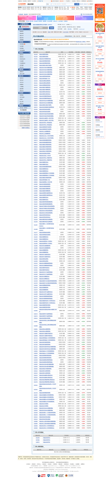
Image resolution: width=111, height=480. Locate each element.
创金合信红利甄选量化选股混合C (47, 381)
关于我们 (28, 464)
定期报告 (21, 84)
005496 (36, 111)
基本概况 (21, 31)
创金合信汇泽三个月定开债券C (46, 138)
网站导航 (90, 1)
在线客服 (77, 464)
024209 (36, 414)
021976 (36, 381)
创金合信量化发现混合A (44, 91)
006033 (36, 138)
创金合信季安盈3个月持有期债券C (47, 340)
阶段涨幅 (21, 48)
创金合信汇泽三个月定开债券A (46, 135)
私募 (40, 9)
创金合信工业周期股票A (44, 131)
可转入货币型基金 (39, 432)
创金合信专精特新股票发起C (25, 126)
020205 (36, 368)
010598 (36, 195)
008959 (36, 166)
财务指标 (21, 95)
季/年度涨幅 (22, 50)
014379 (36, 289)
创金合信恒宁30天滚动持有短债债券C (48, 283)
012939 (36, 261)
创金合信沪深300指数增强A (45, 67)
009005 (36, 168)
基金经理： (47, 32)
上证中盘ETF (60, 21)
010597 (36, 193)
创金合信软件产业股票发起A (46, 313)
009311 (36, 177)
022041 (36, 385)
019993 (36, 364)
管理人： (63, 32)
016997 (36, 333)
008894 (36, 164)
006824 (36, 144)
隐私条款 (60, 464)
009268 (36, 173)
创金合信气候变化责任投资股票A (47, 206)
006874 (36, 149)
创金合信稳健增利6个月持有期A (46, 173)
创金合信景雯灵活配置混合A (46, 193)
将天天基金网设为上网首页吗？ (48, 462)
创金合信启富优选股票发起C (46, 362)
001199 (36, 54)
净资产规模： (79, 32)
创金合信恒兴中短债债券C (45, 151)
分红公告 (21, 82)
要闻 (60, 7)
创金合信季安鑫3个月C (44, 179)
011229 (36, 219)
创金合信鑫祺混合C (43, 171)
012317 (36, 250)
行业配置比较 (22, 63)
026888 (36, 421)
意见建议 (72, 464)
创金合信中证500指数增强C (45, 74)
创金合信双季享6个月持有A (45, 241)
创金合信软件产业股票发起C (46, 316)
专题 (68, 7)
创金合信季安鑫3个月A (44, 78)
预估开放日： (78, 29)
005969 (36, 133)
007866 (37, 440)
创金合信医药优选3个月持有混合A (47, 300)
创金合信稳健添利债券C (45, 307)
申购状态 (32, 9)
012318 (36, 252)
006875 (36, 151)
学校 (65, 7)
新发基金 (28, 9)
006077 (36, 142)
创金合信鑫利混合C (43, 164)
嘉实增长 (32, 21)
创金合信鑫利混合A (43, 162)
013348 (36, 276)
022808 (36, 397)
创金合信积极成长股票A (25, 121)
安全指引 (49, 464)
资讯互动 (56, 7)
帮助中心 (78, 1)
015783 (36, 307)
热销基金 (86, 9)
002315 (36, 72)
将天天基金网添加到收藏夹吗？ (62, 462)
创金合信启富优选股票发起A (46, 359)
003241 (36, 91)
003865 (36, 105)
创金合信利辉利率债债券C (45, 357)
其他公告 (21, 90)
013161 (36, 269)
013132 (36, 263)
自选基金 (74, 1)
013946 (36, 285)
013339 (36, 272)
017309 (36, 342)
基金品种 (24, 9)
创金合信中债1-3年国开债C (45, 160)
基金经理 (21, 33)
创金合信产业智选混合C (45, 256)
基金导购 (78, 9)
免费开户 (29, 1)
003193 (36, 85)
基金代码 (82, 4)
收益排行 (82, 9)
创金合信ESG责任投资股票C (46, 212)
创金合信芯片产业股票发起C (25, 116)
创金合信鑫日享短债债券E (45, 177)
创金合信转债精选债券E (44, 392)
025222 (36, 417)
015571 (36, 302)
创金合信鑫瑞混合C (43, 239)
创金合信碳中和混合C (44, 269)
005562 (36, 116)
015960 (36, 310)
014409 (36, 294)
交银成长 (66, 21)
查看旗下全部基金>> (26, 127)
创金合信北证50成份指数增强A (46, 364)
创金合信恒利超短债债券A (45, 140)
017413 (36, 348)
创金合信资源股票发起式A (45, 96)
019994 (36, 366)
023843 (36, 410)
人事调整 (21, 86)
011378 (36, 234)
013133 (36, 265)
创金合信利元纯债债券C (45, 373)
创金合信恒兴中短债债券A (45, 149)
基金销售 (21, 88)
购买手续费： (65, 29)
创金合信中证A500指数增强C (46, 410)
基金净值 (24, 7)
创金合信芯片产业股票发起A (25, 118)
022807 (36, 395)
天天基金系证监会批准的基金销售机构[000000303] (44, 467)
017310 (36, 344)
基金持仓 (21, 54)
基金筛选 (44, 9)
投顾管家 (28, 7)
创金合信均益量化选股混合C (46, 377)
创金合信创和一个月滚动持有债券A (47, 412)
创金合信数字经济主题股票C (46, 221)
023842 (36, 408)
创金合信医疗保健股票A (44, 87)
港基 (38, 7)
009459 (36, 179)
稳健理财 (86, 7)
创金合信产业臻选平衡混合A (46, 333)
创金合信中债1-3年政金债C (45, 124)
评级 (40, 7)
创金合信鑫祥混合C (43, 199)
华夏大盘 (27, 21)
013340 (36, 274)
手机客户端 (40, 1)
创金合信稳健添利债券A (44, 305)
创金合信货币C (46, 440)
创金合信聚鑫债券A (43, 250)
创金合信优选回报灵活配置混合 (46, 107)
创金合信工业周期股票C (45, 133)
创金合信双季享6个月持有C (45, 243)
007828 (36, 153)
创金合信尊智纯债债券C (45, 285)
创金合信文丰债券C (43, 406)
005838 (36, 122)
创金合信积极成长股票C (25, 119)
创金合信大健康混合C (44, 278)
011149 (35, 210)
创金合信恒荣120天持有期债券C (46, 401)
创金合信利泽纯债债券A (44, 342)
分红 (36, 9)
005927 (36, 127)
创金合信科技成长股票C (45, 111)
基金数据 (20, 7)
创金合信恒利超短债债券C (45, 142)
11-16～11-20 (81, 29)
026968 (36, 425)
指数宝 (81, 7)
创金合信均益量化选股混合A (46, 375)
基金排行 (32, 7)
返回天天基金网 (55, 1)
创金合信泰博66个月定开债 (45, 182)
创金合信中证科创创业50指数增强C (47, 348)
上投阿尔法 (55, 21)
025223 (36, 419)
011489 (36, 241)
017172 (36, 337)
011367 (36, 224)
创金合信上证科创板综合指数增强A (47, 421)
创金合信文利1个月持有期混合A (46, 425)
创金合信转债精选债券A (44, 61)
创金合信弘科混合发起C (45, 419)
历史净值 (21, 44)
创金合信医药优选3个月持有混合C (47, 302)
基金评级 (21, 37)
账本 (52, 9)
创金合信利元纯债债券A (44, 370)
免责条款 (55, 464)
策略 (60, 9)
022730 (36, 392)
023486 (36, 406)
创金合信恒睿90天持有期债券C (46, 397)
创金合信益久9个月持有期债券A (46, 351)
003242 (36, 94)
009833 (36, 182)
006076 (36, 140)
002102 (36, 63)
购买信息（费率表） (24, 107)
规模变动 (21, 71)
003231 (36, 89)
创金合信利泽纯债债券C (45, 344)
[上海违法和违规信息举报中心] (60, 475)
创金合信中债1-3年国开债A (45, 157)
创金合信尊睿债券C (43, 289)
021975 (36, 379)
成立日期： (37, 32)
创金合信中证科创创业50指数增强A (47, 346)
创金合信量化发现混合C (45, 94)
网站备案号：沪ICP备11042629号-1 (71, 471)
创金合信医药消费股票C (45, 190)
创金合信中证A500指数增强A (46, 408)
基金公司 (86, 4)
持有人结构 (22, 73)
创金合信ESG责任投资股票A (46, 210)
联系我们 (44, 464)
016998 (36, 335)
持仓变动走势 (22, 59)
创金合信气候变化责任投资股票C (47, 208)
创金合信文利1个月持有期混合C (46, 428)
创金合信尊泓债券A (43, 258)
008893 (36, 162)
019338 (36, 359)
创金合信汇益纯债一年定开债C (46, 120)
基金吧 (65, 9)
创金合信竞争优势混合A (44, 215)
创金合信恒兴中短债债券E (45, 368)
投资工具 (44, 7)
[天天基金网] (22, 4)
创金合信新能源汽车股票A (45, 127)
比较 (52, 7)
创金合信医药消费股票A (44, 188)
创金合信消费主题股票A (44, 80)
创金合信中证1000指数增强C (46, 102)
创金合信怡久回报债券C (45, 331)
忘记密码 (34, 1)
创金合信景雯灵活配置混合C (46, 195)
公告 (38, 9)
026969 (36, 428)
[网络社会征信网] (51, 475)
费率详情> (70, 29)
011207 (36, 217)
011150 (35, 212)
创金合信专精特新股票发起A (25, 124)
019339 (36, 362)
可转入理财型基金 (39, 446)
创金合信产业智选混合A (44, 254)
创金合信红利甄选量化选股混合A (47, 379)
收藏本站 (20, 1)
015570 (36, 300)
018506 (36, 351)
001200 (36, 56)
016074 (36, 316)
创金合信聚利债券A (43, 54)
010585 (36, 188)
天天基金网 (20, 14)
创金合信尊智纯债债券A (44, 85)
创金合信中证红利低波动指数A (46, 113)
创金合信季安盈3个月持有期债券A (47, 337)
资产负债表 (22, 97)
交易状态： (69, 27)
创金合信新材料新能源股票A (46, 201)
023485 (36, 403)
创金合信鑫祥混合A (43, 197)
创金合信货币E (46, 442)
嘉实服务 (40, 21)
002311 (36, 69)
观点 (62, 7)
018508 (36, 353)
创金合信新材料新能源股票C (46, 204)
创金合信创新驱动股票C (45, 186)
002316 (36, 74)
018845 (36, 357)
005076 (36, 107)
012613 (36, 254)
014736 (36, 296)
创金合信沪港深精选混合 (45, 58)
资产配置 (21, 65)
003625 (36, 98)
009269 (36, 175)
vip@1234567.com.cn (52, 465)
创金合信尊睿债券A (43, 287)
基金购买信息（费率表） (81, 41)
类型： (55, 32)
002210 (36, 65)
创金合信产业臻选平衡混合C (46, 335)
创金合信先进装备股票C (45, 247)
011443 (36, 239)
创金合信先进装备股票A (44, 245)
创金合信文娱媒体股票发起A (46, 263)
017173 (36, 340)
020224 (36, 375)
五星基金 (90, 9)
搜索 (76, 4)
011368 (36, 229)
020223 (36, 373)
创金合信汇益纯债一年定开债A (46, 118)
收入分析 (21, 101)
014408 (36, 291)
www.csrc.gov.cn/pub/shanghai (61, 469)
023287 (36, 399)
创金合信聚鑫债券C (43, 252)
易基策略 (44, 21)
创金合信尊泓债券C (43, 261)
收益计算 (49, 9)
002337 (36, 78)
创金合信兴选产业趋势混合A (46, 291)
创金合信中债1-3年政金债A (45, 122)
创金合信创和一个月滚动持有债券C (47, 414)
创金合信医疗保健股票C (45, 89)
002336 (36, 76)
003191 (36, 83)
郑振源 (49, 32)
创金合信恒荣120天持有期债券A (46, 399)
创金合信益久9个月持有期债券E (46, 353)
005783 (36, 120)
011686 (36, 247)
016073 (36, 313)
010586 (36, 190)
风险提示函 (66, 464)
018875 (37, 442)
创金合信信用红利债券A (44, 153)
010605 (36, 197)
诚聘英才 (83, 464)
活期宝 (77, 7)
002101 (36, 61)
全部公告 (21, 78)
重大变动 (21, 67)
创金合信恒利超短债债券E (45, 166)
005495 (36, 109)
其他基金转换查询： (69, 36)
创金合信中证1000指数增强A (46, 100)
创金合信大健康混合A (44, 276)
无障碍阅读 (83, 1)
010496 (36, 186)
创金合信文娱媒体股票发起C (46, 265)
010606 (36, 199)
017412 (36, 346)
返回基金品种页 (25, 26)
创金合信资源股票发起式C (45, 98)
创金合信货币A (46, 437)
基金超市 (73, 9)
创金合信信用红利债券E (44, 318)
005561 (36, 113)
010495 (36, 184)
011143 (35, 204)
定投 (36, 7)
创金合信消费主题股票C (45, 83)
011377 (36, 232)
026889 (36, 423)
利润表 (21, 99)
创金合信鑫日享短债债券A (45, 144)
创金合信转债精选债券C (45, 63)
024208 (36, 412)
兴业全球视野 (49, 21)
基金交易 (61, 1)
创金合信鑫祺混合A (43, 168)
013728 (36, 280)
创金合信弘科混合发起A (44, 417)
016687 (36, 321)
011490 (36, 243)
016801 (36, 329)
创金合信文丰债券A (43, 403)
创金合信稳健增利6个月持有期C (46, 175)
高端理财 (90, 7)
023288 (36, 401)
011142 (35, 201)
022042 (36, 389)
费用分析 (21, 103)
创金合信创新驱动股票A (44, 184)
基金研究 (56, 9)
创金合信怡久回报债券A (44, 329)
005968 (36, 131)
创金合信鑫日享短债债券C (45, 146)
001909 (37, 437)
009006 (36, 171)
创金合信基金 (65, 32)
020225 (36, 377)
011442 (36, 236)
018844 (36, 355)
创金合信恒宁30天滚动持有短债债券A (48, 280)
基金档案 (30, 4)
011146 (35, 206)
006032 (36, 135)
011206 (36, 215)
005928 (36, 129)
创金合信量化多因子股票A (45, 65)
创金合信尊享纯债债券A (44, 76)
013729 (36, 283)
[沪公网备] (69, 475)
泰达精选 (36, 21)
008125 (36, 157)
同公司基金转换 (23, 110)
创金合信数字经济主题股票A (46, 219)
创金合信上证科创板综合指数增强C (47, 423)
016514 (36, 318)
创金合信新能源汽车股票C (45, 129)
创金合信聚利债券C (43, 56)
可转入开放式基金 (39, 48)
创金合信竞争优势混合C (45, 217)
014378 (36, 287)
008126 (36, 160)
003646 (36, 100)
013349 (36, 278)
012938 (36, 258)
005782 (36, 118)
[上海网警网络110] (41, 475)
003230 (36, 87)
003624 (36, 96)
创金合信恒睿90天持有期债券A (46, 395)
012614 (36, 256)
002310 (36, 67)
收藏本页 (90, 4)
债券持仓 (21, 56)
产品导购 (68, 1)
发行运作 (21, 80)
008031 (36, 155)
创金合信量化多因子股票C (45, 105)
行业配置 (21, 61)
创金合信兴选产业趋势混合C (46, 294)
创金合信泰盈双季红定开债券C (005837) (42, 24)
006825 (36, 146)
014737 (36, 298)
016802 (36, 331)
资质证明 (33, 464)
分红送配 (21, 46)
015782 (36, 305)
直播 (68, 9)
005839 (36, 124)
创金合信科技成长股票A (44, 109)
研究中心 (39, 464)
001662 (36, 58)
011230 (36, 221)
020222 (36, 370)
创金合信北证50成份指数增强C (46, 366)
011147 (35, 208)
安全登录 (25, 1)
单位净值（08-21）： (64, 24)
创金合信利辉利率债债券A (45, 355)
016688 (36, 325)
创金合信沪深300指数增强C (45, 72)
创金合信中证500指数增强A (45, 69)
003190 (36, 80)
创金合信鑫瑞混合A (43, 236)
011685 (36, 245)
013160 (36, 267)
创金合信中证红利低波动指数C (46, 116)
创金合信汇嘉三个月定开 (45, 155)
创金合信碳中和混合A (44, 267)
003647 (36, 102)
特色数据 (21, 39)
